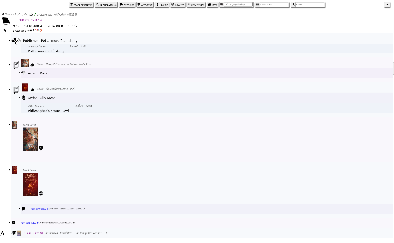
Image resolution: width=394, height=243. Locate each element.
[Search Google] (36, 31)
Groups (179, 4)
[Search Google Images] (38, 31)
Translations (108, 4)
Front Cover (29, 124)
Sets (214, 4)
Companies (197, 4)
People (164, 4)
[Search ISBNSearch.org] (31, 31)
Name (37, 46)
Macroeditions (83, 4)
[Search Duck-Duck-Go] (41, 31)
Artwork (147, 4)
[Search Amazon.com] (33, 31)
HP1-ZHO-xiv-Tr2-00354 (27, 19)
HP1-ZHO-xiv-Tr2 (33, 232)
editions (129, 4)
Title (36, 105)
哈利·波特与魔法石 (39, 209)
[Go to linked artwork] (41, 147)
